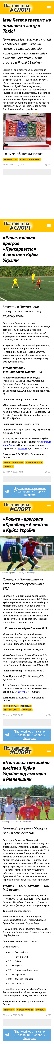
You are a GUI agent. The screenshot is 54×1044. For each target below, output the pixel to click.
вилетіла (22, 448)
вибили (21, 691)
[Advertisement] (27, 197)
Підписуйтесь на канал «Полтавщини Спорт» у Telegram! (30, 491)
